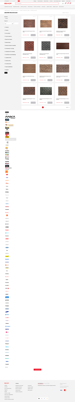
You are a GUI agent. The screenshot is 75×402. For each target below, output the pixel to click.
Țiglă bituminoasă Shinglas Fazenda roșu (62, 54)
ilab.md (65, 387)
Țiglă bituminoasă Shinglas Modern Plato (29, 31)
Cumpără (33, 57)
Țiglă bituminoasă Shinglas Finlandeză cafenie (61, 31)
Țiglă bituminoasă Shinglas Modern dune (46, 31)
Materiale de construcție (8, 6)
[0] (65, 3)
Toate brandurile (37, 369)
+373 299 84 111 (40, 383)
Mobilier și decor (55, 6)
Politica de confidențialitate (9, 394)
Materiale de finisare (16, 6)
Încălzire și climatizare (37, 6)
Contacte (6, 386)
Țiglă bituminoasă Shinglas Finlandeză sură (44, 54)
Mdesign (6, 385)
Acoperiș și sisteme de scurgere (25, 10)
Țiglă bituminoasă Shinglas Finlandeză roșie (27, 54)
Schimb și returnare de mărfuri (9, 399)
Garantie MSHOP (7, 396)
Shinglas (6, 18)
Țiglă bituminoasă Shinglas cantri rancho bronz (45, 76)
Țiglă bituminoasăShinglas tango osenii (28, 76)
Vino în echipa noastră (8, 388)
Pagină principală (7, 10)
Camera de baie (30, 6)
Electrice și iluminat (24, 6)
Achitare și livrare (7, 397)
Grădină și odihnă (49, 6)
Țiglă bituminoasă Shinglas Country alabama (29, 99)
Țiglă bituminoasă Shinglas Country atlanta (46, 99)
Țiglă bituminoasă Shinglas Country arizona (62, 99)
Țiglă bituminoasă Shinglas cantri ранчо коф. (62, 76)
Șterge (6, 72)
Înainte (67, 107)
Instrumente (43, 6)
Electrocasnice (61, 6)
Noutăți (6, 391)
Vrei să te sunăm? (46, 383)
